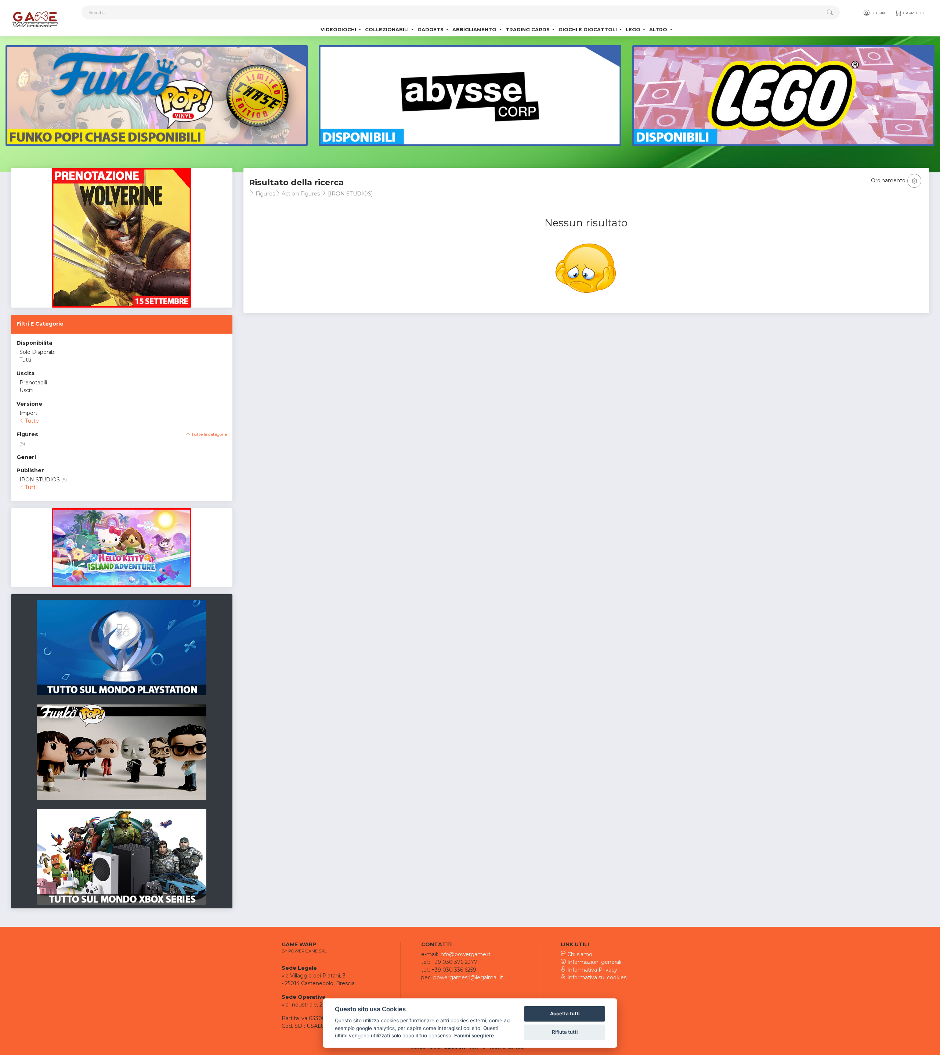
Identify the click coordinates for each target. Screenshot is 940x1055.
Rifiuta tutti (565, 1032)
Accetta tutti (564, 1013)
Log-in (877, 13)
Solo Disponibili (38, 352)
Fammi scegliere (474, 1035)
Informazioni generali (593, 962)
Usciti (26, 390)
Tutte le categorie (208, 434)
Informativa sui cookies (596, 977)
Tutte (31, 420)
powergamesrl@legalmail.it (468, 977)
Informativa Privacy (591, 969)
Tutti (25, 359)
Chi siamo (579, 954)
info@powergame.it (465, 954)
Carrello (912, 13)
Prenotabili (33, 382)
